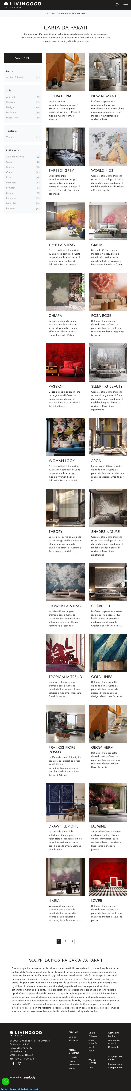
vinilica (10, 137)
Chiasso (10, 167)
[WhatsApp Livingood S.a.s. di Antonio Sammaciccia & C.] (5, 1081)
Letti (91, 1067)
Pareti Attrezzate (74, 1062)
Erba (8, 177)
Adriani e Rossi (14, 77)
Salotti (92, 1032)
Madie (72, 1068)
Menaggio (11, 198)
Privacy (4, 1089)
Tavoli (91, 1047)
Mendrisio (11, 203)
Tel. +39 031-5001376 (22, 1058)
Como (9, 172)
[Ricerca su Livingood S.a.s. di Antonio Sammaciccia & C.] (117, 5)
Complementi (114, 1067)
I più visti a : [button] (13, 150)
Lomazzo (11, 187)
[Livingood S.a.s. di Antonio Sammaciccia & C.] (26, 1033)
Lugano (10, 193)
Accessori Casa (60, 13)
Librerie (73, 1057)
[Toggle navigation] (126, 4)
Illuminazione (114, 1064)
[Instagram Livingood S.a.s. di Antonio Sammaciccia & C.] (18, 1063)
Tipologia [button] (11, 131)
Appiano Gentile (15, 156)
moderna (11, 112)
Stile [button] (8, 90)
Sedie (92, 1050)
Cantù (9, 162)
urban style (12, 117)
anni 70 (10, 97)
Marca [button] (9, 71)
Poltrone (93, 1036)
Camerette (113, 1047)
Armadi (112, 1043)
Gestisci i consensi (29, 1089)
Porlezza (10, 208)
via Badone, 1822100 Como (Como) (21, 1053)
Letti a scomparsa (113, 1038)
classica (10, 102)
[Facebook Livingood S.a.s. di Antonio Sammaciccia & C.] (13, 1063)
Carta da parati (78, 13)
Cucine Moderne (73, 1038)
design (10, 107)
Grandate (11, 182)
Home (47, 13)
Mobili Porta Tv (93, 1041)
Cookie (13, 1089)
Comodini (113, 1032)
